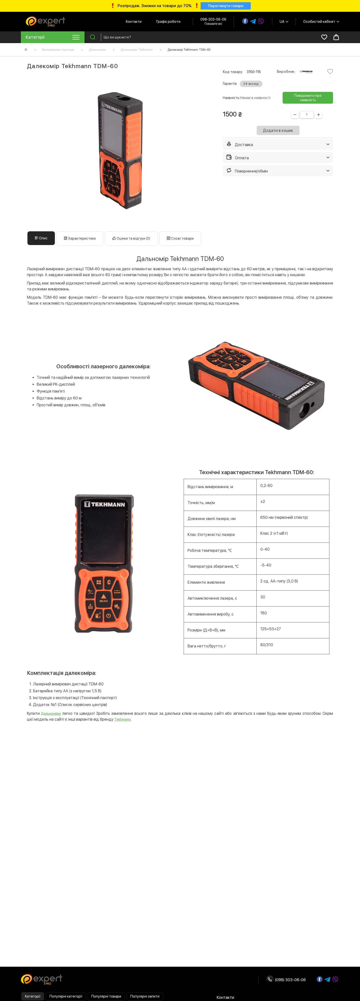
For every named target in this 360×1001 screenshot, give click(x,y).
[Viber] (261, 22)
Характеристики (81, 238)
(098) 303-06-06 (290, 979)
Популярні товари (106, 996)
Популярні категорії (65, 996)
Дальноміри (97, 49)
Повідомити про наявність (308, 98)
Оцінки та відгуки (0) (133, 238)
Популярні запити (144, 996)
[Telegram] (253, 22)
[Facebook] (245, 21)
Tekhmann (122, 719)
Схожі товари (182, 238)
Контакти (134, 22)
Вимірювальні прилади (58, 49)
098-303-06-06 (213, 19)
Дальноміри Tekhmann (136, 49)
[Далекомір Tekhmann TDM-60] (119, 150)
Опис (43, 238)
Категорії (32, 996)
